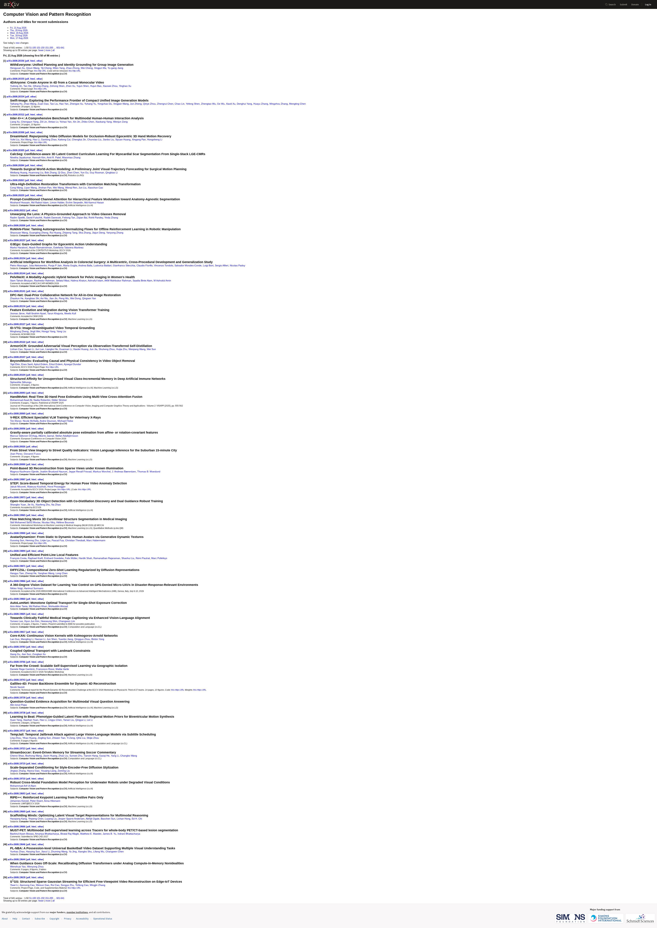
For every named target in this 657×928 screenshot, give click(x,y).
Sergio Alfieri (221, 265)
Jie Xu (30, 504)
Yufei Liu (14, 139)
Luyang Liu (51, 818)
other (39, 61)
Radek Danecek (52, 217)
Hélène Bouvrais (65, 522)
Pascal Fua (58, 540)
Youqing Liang (48, 770)
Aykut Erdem (41, 364)
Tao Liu (54, 103)
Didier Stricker (59, 400)
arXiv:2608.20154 (17, 258)
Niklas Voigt (16, 588)
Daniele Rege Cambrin (22, 669)
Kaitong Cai (64, 139)
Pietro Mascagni (19, 265)
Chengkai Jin (79, 139)
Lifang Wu (98, 851)
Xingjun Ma (100, 68)
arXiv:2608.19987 (17, 479)
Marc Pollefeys (159, 558)
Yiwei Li (14, 885)
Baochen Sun (108, 818)
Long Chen (62, 573)
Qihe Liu (80, 737)
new (18, 43)
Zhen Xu (70, 86)
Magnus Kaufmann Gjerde (24, 471)
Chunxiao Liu (94, 139)
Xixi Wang (26, 139)
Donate (635, 4)
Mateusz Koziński (36, 486)
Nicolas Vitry (48, 522)
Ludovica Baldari (103, 265)
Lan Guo (15, 639)
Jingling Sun (44, 737)
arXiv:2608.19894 (17, 551)
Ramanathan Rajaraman (106, 558)
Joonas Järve (17, 313)
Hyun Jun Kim (31, 621)
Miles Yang (59, 68)
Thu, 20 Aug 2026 (19, 30)
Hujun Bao (95, 86)
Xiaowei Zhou (110, 86)
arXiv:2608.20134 (17, 306)
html (32, 61)
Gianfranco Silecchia (124, 265)
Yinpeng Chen (35, 818)
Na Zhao (56, 504)
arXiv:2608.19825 (17, 614)
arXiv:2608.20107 (17, 357)
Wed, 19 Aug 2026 (19, 33)
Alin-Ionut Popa (18, 704)
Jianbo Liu (108, 139)
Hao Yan (63, 103)
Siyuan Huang (123, 139)
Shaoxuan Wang (19, 232)
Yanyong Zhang (114, 232)
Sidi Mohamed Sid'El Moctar (25, 522)
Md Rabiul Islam (40, 202)
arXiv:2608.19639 (17, 877)
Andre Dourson (48, 420)
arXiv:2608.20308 (16, 132)
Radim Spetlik (17, 217)
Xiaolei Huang (80, 349)
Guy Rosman (97, 172)
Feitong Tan (68, 217)
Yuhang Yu (90, 103)
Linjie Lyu (45, 540)
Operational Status (102, 918)
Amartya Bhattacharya (47, 833)
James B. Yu (109, 833)
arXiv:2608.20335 (16, 79)
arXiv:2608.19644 (17, 859)
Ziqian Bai (81, 217)
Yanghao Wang (46, 573)
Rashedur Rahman (44, 280)
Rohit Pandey (96, 217)
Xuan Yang (16, 720)
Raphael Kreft (35, 558)
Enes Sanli (27, 364)
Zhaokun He (16, 298)
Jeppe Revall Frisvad (80, 471)
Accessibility (82, 918)
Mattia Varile (62, 669)
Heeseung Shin (49, 621)
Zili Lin (43, 121)
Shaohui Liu (127, 558)
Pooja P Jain (55, 265)
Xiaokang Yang (103, 121)
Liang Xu (15, 121)
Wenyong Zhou (35, 866)
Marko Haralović (19, 247)
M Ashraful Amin (162, 280)
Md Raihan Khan (38, 606)
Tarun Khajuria (55, 313)
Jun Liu (82, 187)
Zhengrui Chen (165, 103)
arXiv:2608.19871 (17, 566)
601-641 (60, 47)
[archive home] (11, 4)
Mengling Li (27, 639)
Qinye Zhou (149, 103)
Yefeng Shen (193, 103)
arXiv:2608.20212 (17, 210)
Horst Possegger (56, 486)
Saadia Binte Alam (142, 280)
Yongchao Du (104, 103)
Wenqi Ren (71, 187)
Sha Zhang (85, 232)
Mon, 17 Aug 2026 (19, 38)
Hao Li (36, 139)
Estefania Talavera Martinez (68, 247)
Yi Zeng (71, 737)
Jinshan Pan (44, 187)
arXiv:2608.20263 (16, 180)
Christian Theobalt (75, 540)
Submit (623, 4)
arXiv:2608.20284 (16, 165)
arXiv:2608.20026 (17, 446)
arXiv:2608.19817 (17, 632)
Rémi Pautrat (143, 558)
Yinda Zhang (111, 217)
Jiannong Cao (27, 885)
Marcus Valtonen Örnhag (23, 435)
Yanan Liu (68, 720)
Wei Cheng (87, 68)
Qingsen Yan (89, 298)
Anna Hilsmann (52, 800)
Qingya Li (80, 720)
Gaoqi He (104, 755)
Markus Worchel (102, 471)
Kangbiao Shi (32, 298)
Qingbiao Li (111, 172)
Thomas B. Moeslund (148, 471)
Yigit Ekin (15, 364)
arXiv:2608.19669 (17, 811)
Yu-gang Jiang (115, 68)
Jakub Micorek (18, 486)
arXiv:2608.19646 (17, 844)
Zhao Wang (30, 103)
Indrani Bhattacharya (129, 833)
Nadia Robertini (42, 400)
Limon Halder (57, 202)
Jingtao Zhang (18, 770)
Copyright (54, 918)
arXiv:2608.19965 (17, 515)
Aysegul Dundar (72, 364)
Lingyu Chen (55, 720)
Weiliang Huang (18, 172)
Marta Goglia (70, 265)
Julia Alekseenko (38, 265)
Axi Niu (44, 298)
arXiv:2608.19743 (17, 680)
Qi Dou (62, 172)
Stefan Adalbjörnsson (66, 435)
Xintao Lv (53, 121)
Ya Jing (73, 851)
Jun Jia (93, 349)
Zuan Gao (43, 103)
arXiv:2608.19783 (17, 647)
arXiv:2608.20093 (17, 393)
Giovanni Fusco (32, 453)
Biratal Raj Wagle (69, 833)
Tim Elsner (15, 420)
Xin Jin (76, 121)
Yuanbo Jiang (65, 639)
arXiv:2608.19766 (17, 662)
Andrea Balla (85, 265)
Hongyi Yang (48, 331)
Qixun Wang (32, 68)
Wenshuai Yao (18, 866)
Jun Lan (39, 349)
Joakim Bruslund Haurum (53, 471)
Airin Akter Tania (19, 606)
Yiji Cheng (46, 68)
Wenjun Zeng (120, 121)
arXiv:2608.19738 (17, 712)
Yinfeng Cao (81, 885)
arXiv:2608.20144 (17, 273)
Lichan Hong (123, 818)
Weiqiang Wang (136, 349)
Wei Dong (75, 298)
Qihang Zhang (40, 86)
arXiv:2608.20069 (17, 413)
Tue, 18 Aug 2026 (19, 35)
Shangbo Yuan (18, 504)
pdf (27, 61)
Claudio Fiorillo (145, 265)
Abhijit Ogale (92, 818)
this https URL (40, 89)
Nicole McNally (30, 420)
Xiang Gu (15, 654)
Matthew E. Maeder (90, 833)
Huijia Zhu (121, 349)
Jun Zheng (136, 103)
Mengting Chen (297, 103)
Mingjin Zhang (97, 885)
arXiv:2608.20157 (17, 240)
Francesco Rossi (45, 669)
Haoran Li (40, 639)
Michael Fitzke (65, 420)
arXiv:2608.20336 (16, 61)
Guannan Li (65, 349)
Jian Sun (26, 654)
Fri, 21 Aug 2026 (18, 28)
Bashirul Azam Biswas (22, 833)
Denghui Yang (244, 103)
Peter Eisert (36, 800)
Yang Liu (61, 331)
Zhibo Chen (87, 121)
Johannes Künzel (19, 800)
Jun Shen (52, 639)
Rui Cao (55, 885)
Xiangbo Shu (85, 851)
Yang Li (115, 755)
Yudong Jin (16, 86)
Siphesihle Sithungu (20, 382)
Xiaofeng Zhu (42, 504)
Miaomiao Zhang (71, 157)
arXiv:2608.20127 (17, 324)
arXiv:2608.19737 (17, 730)
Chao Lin (179, 103)
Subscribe (40, 918)
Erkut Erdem (56, 364)
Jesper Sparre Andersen (71, 818)
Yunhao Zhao (17, 851)
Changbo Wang (128, 755)
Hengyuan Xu (17, 68)
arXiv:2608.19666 (17, 826)
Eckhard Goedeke (54, 558)
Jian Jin (53, 298)
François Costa (18, 558)
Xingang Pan (139, 139)
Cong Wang (16, 187)
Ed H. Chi (137, 818)
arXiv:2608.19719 (17, 763)
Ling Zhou (15, 737)
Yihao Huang (29, 737)
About (5, 918)
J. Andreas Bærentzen (124, 471)
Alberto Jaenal (46, 435)
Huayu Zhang (260, 103)
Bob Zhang (51, 172)
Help (14, 918)
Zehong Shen (57, 86)
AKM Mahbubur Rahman (117, 280)
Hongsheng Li (154, 139)
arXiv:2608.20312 (16, 114)
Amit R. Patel (54, 157)
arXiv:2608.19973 (17, 497)
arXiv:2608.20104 (17, 375)
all (53, 50)
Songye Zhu (67, 885)
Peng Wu (64, 298)
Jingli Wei (35, 331)
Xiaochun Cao (95, 187)
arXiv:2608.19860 (17, 599)
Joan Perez (16, 453)
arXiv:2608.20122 (17, 342)
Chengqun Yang (29, 121)
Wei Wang (58, 187)
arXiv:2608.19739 (17, 697)
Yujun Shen (82, 86)
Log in (648, 4)
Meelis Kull (70, 313)
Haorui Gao (33, 770)
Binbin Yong (97, 639)
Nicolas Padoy (237, 265)
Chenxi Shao (17, 755)
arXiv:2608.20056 (17, 428)
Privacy (67, 918)
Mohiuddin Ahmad (58, 606)
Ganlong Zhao (49, 139)
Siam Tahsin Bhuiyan (21, 280)
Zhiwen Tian (58, 737)
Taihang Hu (16, 103)
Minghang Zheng (19, 331)
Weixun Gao (42, 885)
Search (612, 4)
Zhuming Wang (59, 851)
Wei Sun (151, 349)
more (48, 50)
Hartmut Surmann (33, 588)
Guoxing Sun (17, 540)
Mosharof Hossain (20, 202)
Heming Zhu (32, 540)
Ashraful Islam (95, 280)
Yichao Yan (66, 121)
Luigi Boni (208, 265)
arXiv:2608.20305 (16, 150)
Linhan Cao (16, 349)
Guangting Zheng (38, 232)
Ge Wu (221, 103)
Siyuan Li (29, 349)
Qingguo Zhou (82, 639)
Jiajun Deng (98, 232)
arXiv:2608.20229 (16, 195)
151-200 (49, 47)
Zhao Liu (63, 755)
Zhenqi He (30, 573)
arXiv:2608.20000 (17, 464)
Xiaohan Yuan (30, 720)
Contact (26, 918)
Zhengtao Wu (208, 103)
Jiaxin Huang (50, 755)
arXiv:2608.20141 (17, 291)
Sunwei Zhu (75, 755)
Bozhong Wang (33, 755)
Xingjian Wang (121, 103)
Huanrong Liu (36, 172)
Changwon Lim (67, 621)
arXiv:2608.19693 (17, 793)
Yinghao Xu (125, 86)
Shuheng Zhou (107, 349)
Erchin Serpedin (74, 202)
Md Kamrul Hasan (94, 202)
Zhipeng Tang (69, 232)
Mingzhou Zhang (278, 103)
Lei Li (90, 720)
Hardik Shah (85, 558)
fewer (41, 50)
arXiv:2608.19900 (17, 533)
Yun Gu (84, 172)
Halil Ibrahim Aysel (36, 313)
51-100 (32, 47)
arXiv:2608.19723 (17, 748)
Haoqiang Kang (18, 818)
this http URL (40, 71)
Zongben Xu (39, 654)
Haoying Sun (33, 851)
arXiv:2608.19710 (17, 778)
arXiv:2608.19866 (17, 581)
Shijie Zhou (93, 737)
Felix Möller (71, 558)
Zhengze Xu (76, 103)
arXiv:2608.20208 (17, 225)
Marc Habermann (95, 540)
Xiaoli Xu (230, 103)
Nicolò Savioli (17, 687)
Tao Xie (27, 86)
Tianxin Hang (91, 755)
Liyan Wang (30, 187)
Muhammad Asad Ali (21, 400)
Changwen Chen (115, 851)
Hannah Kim (39, 157)
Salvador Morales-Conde (188, 265)
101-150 (40, 47)
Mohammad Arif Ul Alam (23, 785)
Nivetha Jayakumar (20, 157)
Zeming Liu (64, 770)
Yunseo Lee (16, 621)
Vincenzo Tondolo (163, 265)
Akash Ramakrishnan (40, 247)
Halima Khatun (79, 280)
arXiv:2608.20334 (16, 96)
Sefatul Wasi (62, 280)
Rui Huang (55, 232)
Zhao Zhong (72, 68)
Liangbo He (51, 349)
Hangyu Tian (17, 573)
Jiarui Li (45, 851)
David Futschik (34, 217)
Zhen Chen (73, 172)
